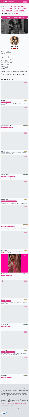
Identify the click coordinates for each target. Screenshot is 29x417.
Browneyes (7, 64)
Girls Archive (3, 403)
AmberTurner (14, 46)
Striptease (21, 10)
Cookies (6, 407)
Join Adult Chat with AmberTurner (14, 17)
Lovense (14, 8)
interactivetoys (9, 201)
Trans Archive (23, 403)
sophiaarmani (4, 299)
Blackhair (6, 62)
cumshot (3, 102)
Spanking (15, 10)
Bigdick (6, 68)
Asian (19, 8)
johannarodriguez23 (6, 125)
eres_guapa (4, 224)
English (12, 58)
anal (2, 275)
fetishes (3, 127)
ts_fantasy (4, 273)
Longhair (11, 62)
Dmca (13, 407)
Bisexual (12, 55)
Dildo (3, 8)
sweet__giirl (4, 151)
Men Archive (9, 403)
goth (3, 377)
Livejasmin (9, 53)
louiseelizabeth (5, 199)
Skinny (6, 66)
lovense (3, 201)
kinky (11, 127)
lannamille (4, 250)
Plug (3, 10)
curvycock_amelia (5, 350)
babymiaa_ (4, 100)
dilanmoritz (4, 375)
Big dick (23, 6)
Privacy (2, 407)
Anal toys (8, 8)
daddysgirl (8, 102)
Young (14, 6)
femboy (12, 176)
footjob (9, 275)
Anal (10, 6)
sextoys (5, 275)
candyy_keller (4, 324)
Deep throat (9, 10)
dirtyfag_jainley (5, 174)
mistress (7, 127)
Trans (16, 14)
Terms (10, 407)
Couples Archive (16, 403)
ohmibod (14, 201)
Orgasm (24, 8)
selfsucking (12, 226)
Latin (18, 6)
